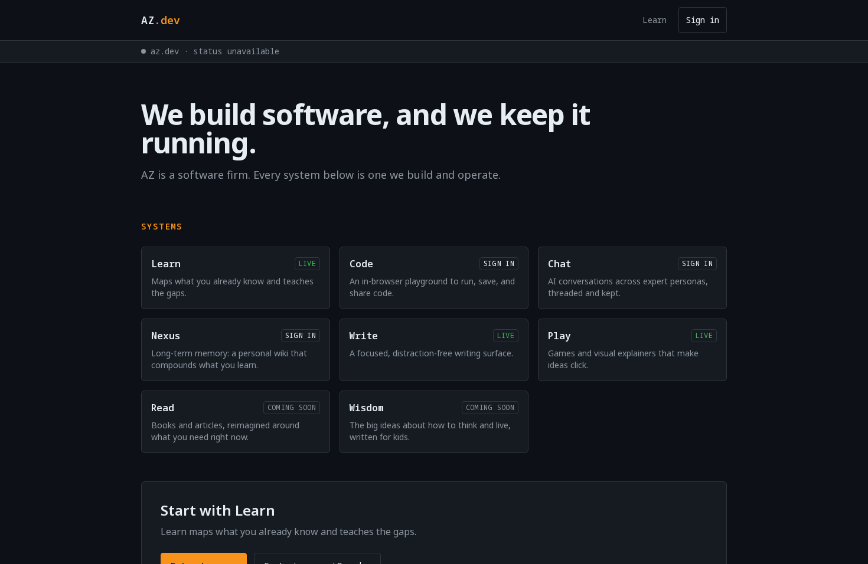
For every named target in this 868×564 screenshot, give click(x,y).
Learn (654, 19)
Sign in (702, 19)
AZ (160, 20)
